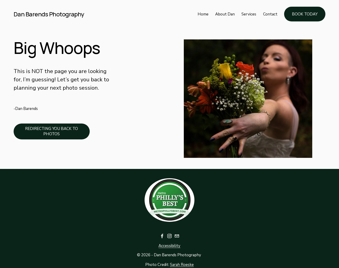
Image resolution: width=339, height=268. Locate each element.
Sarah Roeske (182, 264)
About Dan (225, 14)
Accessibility (169, 245)
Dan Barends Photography (49, 14)
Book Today (305, 14)
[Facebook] (162, 236)
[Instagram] (169, 236)
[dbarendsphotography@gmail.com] (177, 236)
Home (203, 14)
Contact (270, 14)
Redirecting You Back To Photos (51, 131)
